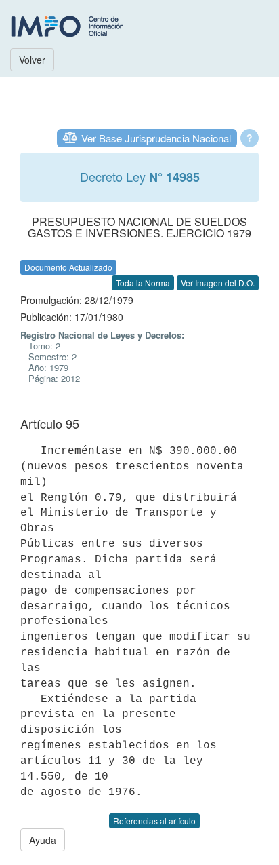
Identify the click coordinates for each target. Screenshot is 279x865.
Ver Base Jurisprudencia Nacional (156, 138)
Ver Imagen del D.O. (218, 282)
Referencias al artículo (154, 820)
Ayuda (42, 840)
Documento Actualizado (68, 267)
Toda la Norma (143, 282)
